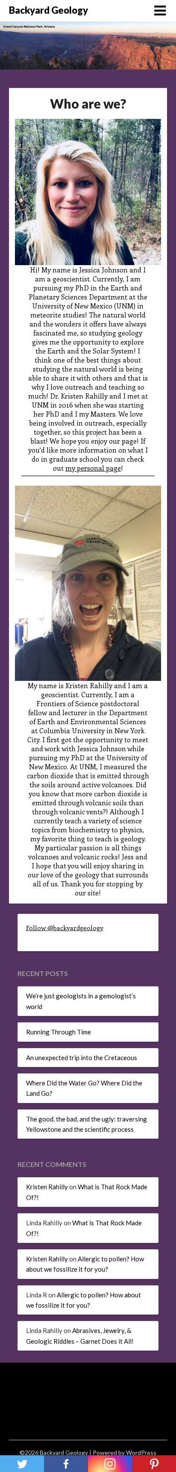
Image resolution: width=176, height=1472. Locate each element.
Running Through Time (58, 1032)
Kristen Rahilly (47, 1187)
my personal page (93, 467)
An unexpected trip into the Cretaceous (81, 1057)
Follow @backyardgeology (64, 927)
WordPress (141, 1452)
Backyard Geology (48, 10)
